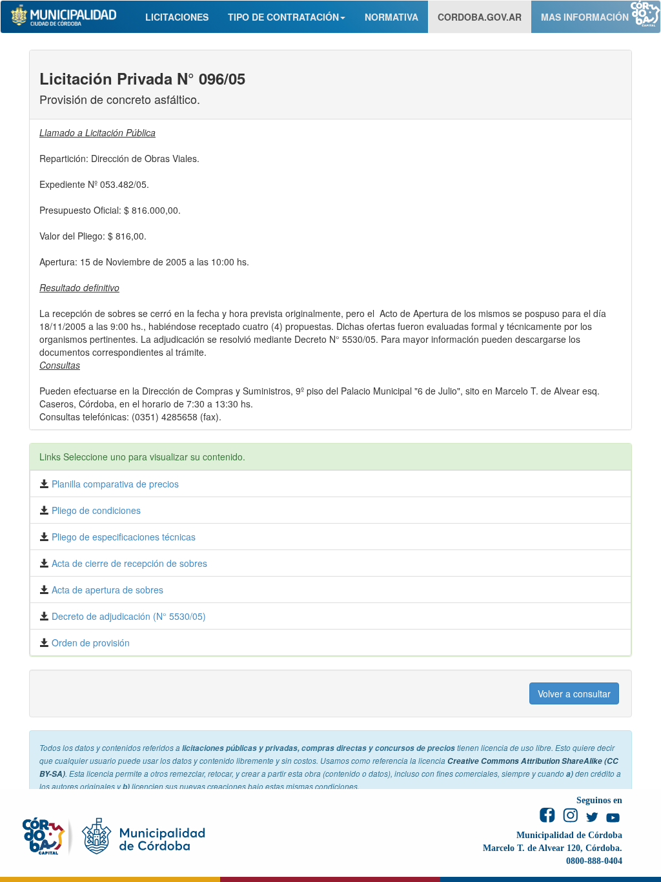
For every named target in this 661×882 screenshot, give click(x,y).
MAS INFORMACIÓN (585, 16)
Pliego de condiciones (95, 510)
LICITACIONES (176, 16)
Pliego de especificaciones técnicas (122, 536)
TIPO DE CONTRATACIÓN (283, 16)
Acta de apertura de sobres (106, 589)
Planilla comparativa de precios (114, 483)
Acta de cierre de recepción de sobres (128, 563)
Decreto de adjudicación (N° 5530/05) (127, 616)
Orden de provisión (89, 642)
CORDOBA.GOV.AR (480, 16)
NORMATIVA (391, 16)
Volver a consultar (574, 693)
